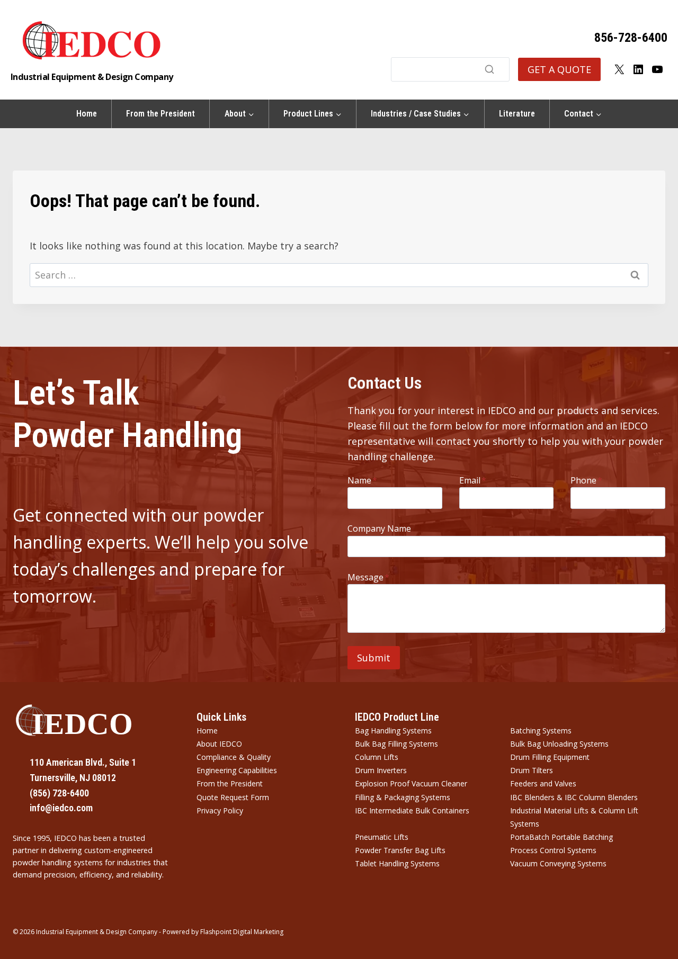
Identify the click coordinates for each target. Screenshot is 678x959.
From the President (160, 114)
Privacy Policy (220, 810)
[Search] (489, 69)
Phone (586, 480)
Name (362, 480)
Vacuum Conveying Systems (558, 863)
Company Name (379, 528)
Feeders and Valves (543, 783)
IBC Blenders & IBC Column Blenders (574, 797)
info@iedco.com (61, 807)
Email (472, 480)
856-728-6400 (630, 37)
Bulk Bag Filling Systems (396, 744)
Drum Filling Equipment (550, 757)
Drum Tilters (531, 770)
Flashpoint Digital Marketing (241, 931)
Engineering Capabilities (237, 770)
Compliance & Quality (234, 757)
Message (368, 577)
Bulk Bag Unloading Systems (559, 744)
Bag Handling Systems (393, 730)
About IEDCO (219, 744)
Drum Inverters (381, 770)
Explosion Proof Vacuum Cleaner (411, 783)
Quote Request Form (233, 797)
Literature (517, 114)
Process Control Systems (553, 850)
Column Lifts (376, 757)
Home (86, 114)
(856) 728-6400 (59, 793)
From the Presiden (228, 783)
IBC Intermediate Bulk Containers (412, 810)
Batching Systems (541, 730)
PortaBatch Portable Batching (561, 837)
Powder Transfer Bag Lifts (400, 850)
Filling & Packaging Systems (402, 797)
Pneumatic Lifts (381, 837)
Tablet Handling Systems (397, 863)
